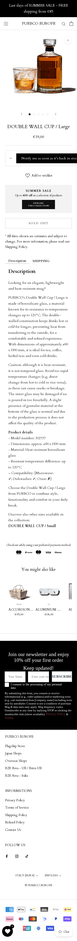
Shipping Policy (16, 815)
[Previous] (21, 114)
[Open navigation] (6, 23)
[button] (7, 931)
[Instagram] (16, 856)
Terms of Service (17, 807)
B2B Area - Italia (16, 775)
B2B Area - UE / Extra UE (23, 768)
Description (17, 261)
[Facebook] (6, 856)
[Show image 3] (39, 114)
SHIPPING (41, 261)
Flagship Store (15, 746)
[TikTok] (26, 856)
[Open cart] (71, 23)
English (51, 875)
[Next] (55, 114)
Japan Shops (13, 753)
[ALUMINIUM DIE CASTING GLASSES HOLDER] (49, 592)
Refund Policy (15, 822)
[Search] (64, 23)
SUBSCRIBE (62, 676)
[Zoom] (68, 40)
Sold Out (39, 223)
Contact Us (13, 830)
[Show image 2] (34, 114)
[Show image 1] (30, 114)
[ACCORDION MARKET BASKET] (19, 592)
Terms (9, 718)
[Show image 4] (43, 114)
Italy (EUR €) (24, 875)
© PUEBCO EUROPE (38, 885)
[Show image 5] (48, 114)
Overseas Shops (16, 761)
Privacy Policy (55, 714)
